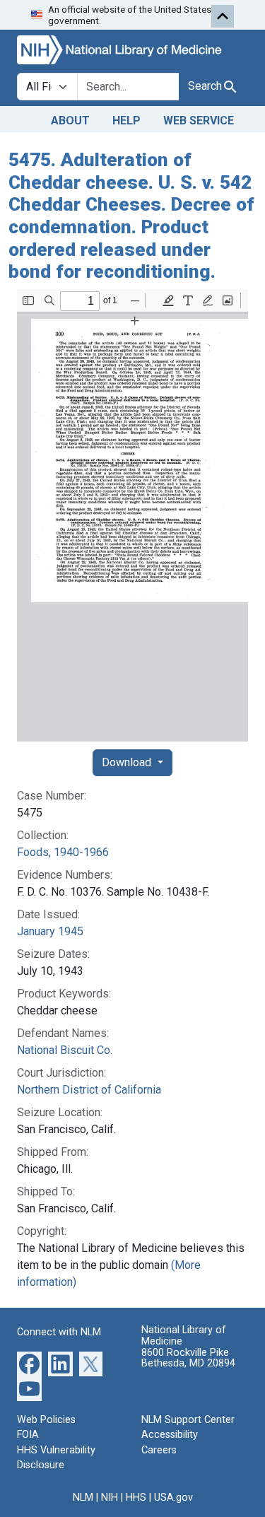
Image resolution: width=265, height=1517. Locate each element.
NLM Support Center (188, 1420)
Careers (159, 1450)
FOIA (28, 1435)
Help (126, 120)
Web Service (198, 120)
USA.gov (173, 1498)
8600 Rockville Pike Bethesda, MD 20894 (188, 1358)
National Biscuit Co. (64, 1050)
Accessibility (169, 1435)
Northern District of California (89, 1089)
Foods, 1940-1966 (63, 852)
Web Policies (46, 1420)
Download (128, 762)
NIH (109, 1498)
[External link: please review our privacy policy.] (29, 1362)
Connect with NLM (59, 1332)
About (70, 120)
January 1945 (50, 931)
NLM (83, 1498)
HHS (136, 1498)
